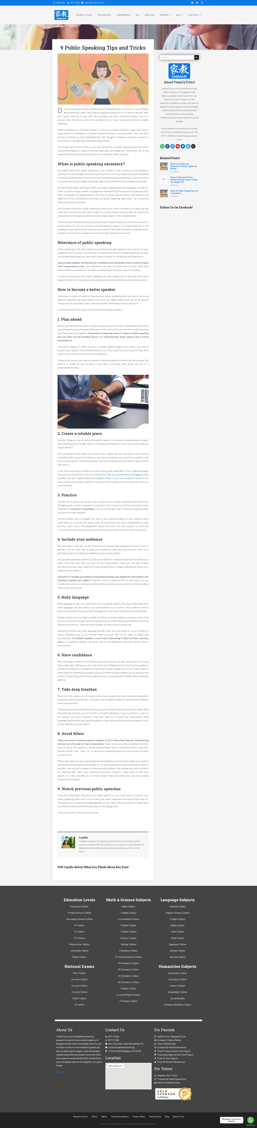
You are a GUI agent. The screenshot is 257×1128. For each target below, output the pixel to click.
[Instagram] (193, 146)
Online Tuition (79, 957)
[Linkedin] (183, 146)
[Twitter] (172, 146)
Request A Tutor (84, 15)
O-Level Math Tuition (128, 919)
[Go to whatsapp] (250, 1120)
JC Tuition (79, 931)
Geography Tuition (177, 992)
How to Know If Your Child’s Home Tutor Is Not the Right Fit (184, 179)
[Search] (196, 57)
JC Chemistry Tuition (128, 976)
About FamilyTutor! (179, 82)
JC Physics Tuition (128, 1001)
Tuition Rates (104, 15)
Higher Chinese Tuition (177, 913)
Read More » (174, 172)
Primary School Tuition (79, 913)
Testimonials (123, 15)
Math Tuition (128, 906)
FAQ (137, 15)
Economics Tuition (177, 973)
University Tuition (79, 950)
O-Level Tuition (79, 986)
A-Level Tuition (79, 992)
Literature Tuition (177, 979)
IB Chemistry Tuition (128, 969)
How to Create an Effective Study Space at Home (183, 166)
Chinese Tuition (178, 906)
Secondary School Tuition (79, 919)
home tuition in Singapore (130, 474)
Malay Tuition (177, 925)
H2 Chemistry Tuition (128, 982)
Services (164, 15)
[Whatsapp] (162, 146)
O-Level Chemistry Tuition (128, 957)
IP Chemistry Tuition (128, 963)
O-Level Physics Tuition (128, 995)
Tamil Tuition (177, 931)
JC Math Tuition (128, 931)
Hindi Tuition (177, 938)
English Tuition (177, 919)
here (69, 485)
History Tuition (177, 986)
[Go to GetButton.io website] (250, 1125)
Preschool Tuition (79, 906)
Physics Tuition (128, 988)
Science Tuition (128, 938)
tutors (108, 478)
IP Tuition (79, 925)
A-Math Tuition (128, 913)
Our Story (149, 15)
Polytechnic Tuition (79, 944)
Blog (178, 15)
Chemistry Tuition (128, 950)
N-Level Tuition (79, 979)
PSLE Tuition (79, 973)
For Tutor (193, 15)
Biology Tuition (128, 944)
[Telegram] (188, 146)
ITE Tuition (79, 938)
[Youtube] (177, 146)
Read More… (62, 1072)
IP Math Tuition (128, 925)
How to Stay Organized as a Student (184, 191)
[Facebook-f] (167, 146)
